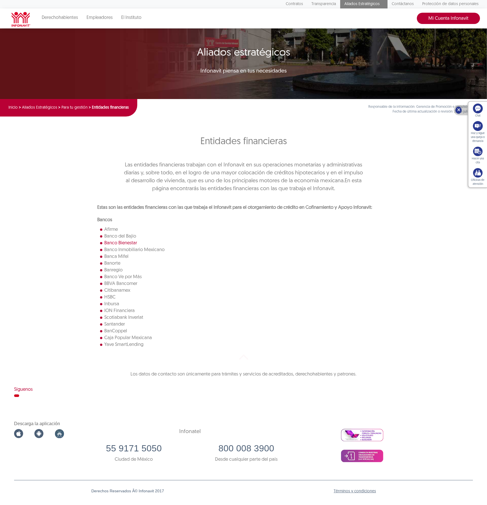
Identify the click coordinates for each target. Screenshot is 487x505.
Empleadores (100, 18)
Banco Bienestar (120, 243)
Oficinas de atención (477, 182)
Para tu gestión (74, 108)
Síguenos (23, 389)
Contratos (294, 4)
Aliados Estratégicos (362, 4)
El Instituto (131, 18)
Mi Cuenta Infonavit (448, 18)
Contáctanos (403, 4)
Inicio (13, 108)
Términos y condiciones (355, 491)
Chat (478, 116)
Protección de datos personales (450, 4)
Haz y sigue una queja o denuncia (478, 137)
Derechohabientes (60, 18)
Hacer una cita (478, 160)
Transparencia (323, 4)
